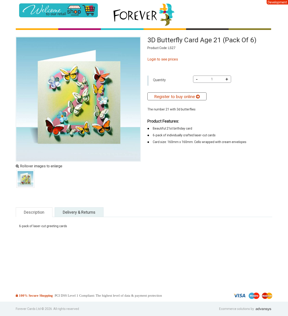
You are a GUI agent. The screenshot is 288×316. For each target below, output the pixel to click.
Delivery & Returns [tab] (79, 212)
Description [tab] (34, 212)
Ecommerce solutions (235, 309)
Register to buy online (175, 96)
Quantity (159, 80)
